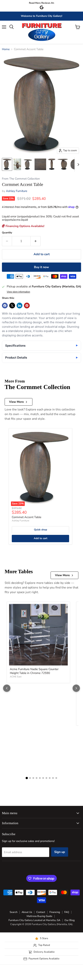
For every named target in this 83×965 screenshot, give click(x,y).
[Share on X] (12, 305)
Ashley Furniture (16, 191)
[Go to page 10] (56, 778)
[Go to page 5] (40, 778)
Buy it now (41, 267)
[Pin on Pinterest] (27, 305)
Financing (54, 912)
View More (16, 402)
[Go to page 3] (33, 778)
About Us (27, 912)
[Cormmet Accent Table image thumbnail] (7, 164)
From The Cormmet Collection (21, 178)
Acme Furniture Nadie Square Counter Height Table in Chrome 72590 (34, 671)
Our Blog (69, 920)
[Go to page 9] (53, 778)
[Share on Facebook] (5, 305)
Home (6, 49)
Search (13, 912)
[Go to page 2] (30, 778)
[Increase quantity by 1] (36, 241)
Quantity (7, 232)
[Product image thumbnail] (17, 164)
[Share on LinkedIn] (19, 305)
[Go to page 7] (46, 778)
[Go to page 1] (27, 778)
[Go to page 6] (43, 778)
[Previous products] (6, 688)
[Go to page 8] (50, 778)
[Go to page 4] (36, 778)
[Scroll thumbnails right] (78, 164)
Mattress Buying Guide (39, 916)
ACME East (15, 676)
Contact (40, 912)
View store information (18, 291)
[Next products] (76, 688)
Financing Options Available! (24, 226)
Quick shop (40, 529)
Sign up (59, 852)
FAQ (66, 912)
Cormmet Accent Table (26, 517)
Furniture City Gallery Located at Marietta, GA (34, 920)
